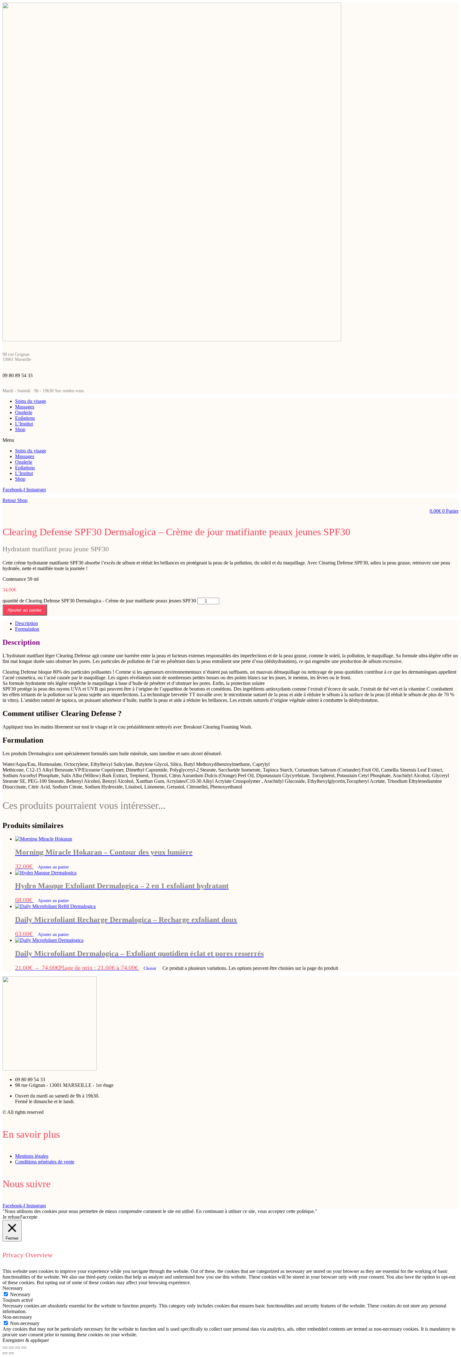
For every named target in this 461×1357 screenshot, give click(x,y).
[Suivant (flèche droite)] (11, 1353)
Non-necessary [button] (17, 1317)
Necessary (20, 1294)
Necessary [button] (13, 1288)
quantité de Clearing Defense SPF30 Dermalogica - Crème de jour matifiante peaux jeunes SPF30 (99, 600)
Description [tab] (26, 623)
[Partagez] (17, 1348)
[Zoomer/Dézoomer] (5, 1348)
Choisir (151, 968)
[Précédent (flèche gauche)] (5, 1353)
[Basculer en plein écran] (11, 1348)
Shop (20, 429)
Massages (24, 406)
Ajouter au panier (25, 609)
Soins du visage (30, 401)
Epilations (25, 418)
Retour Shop (15, 500)
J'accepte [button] (28, 1217)
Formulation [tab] (27, 629)
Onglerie (23, 412)
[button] (230, 440)
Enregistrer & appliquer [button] (26, 1340)
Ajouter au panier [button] (53, 866)
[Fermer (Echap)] (23, 1348)
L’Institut (24, 423)
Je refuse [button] (11, 1217)
